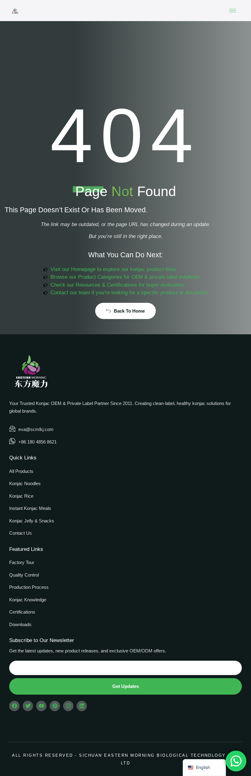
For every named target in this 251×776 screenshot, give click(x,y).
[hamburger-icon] (232, 11)
